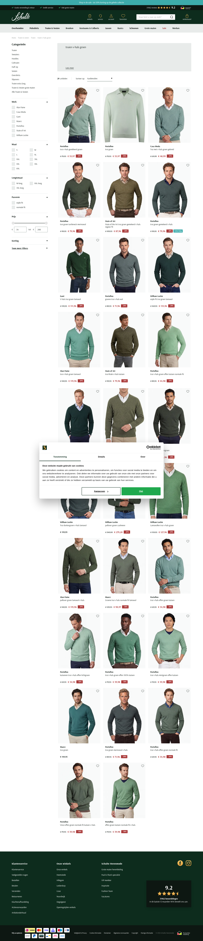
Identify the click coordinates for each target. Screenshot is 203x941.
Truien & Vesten (52, 28)
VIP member (106, 880)
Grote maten (150, 28)
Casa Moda (21, 112)
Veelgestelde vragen (20, 875)
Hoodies (15, 58)
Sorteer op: (80, 78)
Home (14, 38)
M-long (19, 183)
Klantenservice (19, 863)
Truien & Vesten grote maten (23, 87)
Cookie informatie (95, 933)
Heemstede (61, 875)
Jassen (108, 28)
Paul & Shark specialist (111, 875)
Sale (164, 28)
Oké (141, 491)
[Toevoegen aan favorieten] (97, 90)
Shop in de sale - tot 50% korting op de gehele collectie (101, 2)
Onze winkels (64, 863)
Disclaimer (107, 933)
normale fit (20, 207)
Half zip (15, 67)
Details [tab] (101, 457)
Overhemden (17, 28)
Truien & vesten (23, 38)
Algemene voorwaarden (121, 933)
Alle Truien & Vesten (20, 91)
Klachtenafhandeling (20, 902)
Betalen (15, 885)
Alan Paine (20, 107)
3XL (35, 159)
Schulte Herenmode (112, 863)
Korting (15, 240)
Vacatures (106, 896)
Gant (18, 116)
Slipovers (15, 79)
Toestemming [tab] (60, 457)
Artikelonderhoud (19, 912)
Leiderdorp (61, 885)
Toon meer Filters (20, 248)
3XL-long (20, 188)
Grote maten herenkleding (112, 869)
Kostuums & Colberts (89, 28)
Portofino (20, 126)
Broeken (69, 28)
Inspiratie (105, 885)
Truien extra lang (18, 83)
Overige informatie (147, 933)
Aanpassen (99, 491)
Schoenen (134, 28)
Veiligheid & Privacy (80, 933)
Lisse (59, 891)
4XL (18, 164)
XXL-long (38, 183)
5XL (35, 164)
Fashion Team (107, 891)
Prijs (14, 216)
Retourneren (17, 896)
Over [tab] (143, 457)
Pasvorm (16, 197)
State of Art (21, 130)
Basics (120, 28)
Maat (14, 144)
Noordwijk (61, 896)
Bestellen (15, 880)
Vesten (14, 71)
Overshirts (16, 75)
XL (35, 154)
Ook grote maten (67, 7)
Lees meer (70, 68)
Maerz (19, 121)
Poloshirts (34, 28)
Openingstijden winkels (66, 907)
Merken (175, 28)
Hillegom (60, 880)
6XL (18, 168)
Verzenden (16, 891)
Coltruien (15, 62)
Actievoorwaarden (19, 907)
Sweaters (15, 54)
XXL (18, 159)
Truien (33, 38)
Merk (14, 101)
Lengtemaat (17, 177)
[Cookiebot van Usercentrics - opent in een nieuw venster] (148, 448)
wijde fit (19, 202)
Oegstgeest (61, 902)
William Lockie (22, 135)
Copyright (135, 933)
